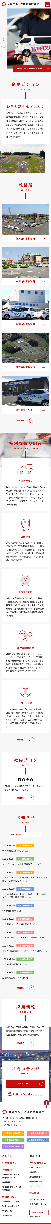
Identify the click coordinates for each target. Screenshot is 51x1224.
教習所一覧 (7, 1210)
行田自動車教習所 (12, 1133)
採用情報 (34, 1193)
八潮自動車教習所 (12, 1140)
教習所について (10, 1196)
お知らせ (7, 1156)
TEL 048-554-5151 (11, 1121)
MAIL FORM (25, 1083)
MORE (20, 420)
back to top (46, 1104)
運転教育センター (12, 1146)
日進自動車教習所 (36, 1140)
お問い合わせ (37, 1212)
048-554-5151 (27, 1094)
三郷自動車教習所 (36, 1133)
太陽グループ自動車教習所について (10, 1176)
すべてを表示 (16, 834)
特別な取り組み (37, 1162)
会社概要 (6, 1182)
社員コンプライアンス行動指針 (11, 1188)
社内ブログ (8, 1163)
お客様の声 (7, 1215)
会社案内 (7, 1169)
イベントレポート (36, 1199)
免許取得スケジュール (11, 1201)
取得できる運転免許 (10, 1206)
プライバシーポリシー (38, 1204)
